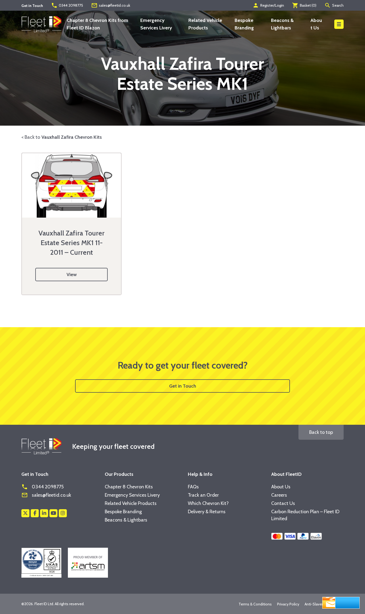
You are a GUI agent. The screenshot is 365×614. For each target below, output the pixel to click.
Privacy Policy (288, 604)
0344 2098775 (67, 5)
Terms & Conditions (255, 604)
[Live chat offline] (341, 602)
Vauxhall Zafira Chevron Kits (71, 137)
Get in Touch (182, 386)
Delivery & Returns (207, 512)
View (72, 274)
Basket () (304, 5)
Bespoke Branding (123, 512)
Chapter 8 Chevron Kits (129, 487)
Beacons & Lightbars (126, 520)
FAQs (193, 487)
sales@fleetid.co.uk (110, 5)
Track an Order (203, 495)
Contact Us (283, 503)
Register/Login (268, 5)
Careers (279, 495)
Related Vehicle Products (131, 503)
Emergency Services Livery (132, 495)
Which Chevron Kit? (208, 503)
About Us (280, 487)
